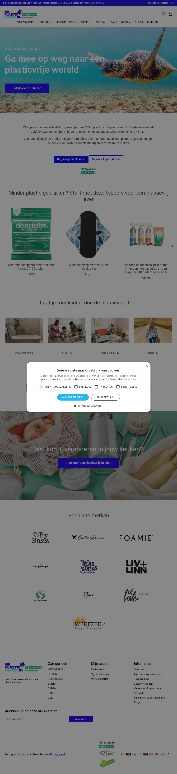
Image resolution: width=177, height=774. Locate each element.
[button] (88, 406)
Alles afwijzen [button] (106, 397)
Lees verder (130, 379)
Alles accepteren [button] (72, 397)
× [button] (146, 366)
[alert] (88, 387)
